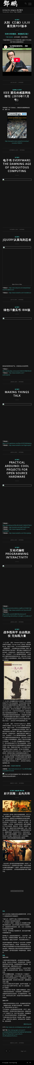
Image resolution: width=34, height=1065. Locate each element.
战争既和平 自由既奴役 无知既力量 (17, 634)
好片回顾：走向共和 (17, 793)
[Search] (24, 3)
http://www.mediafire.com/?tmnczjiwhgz (20, 533)
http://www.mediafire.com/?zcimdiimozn (20, 293)
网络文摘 (22, 790)
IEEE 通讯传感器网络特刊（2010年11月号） (17, 96)
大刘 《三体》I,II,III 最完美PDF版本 (17, 24)
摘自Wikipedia (27, 1024)
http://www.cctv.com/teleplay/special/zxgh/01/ (18, 1027)
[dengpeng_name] (14, 3)
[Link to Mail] (30, 1062)
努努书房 (18, 766)
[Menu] (28, 3)
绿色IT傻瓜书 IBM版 (17, 310)
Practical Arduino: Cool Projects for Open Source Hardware (17, 469)
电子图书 (17, 19)
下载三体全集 (9, 37)
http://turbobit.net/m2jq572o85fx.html (19, 527)
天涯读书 (13, 766)
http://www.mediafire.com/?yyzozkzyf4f (20, 610)
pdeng (21, 82)
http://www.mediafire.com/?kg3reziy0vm (20, 445)
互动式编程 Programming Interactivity (17, 553)
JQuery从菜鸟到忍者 (17, 240)
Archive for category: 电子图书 (13, 10)
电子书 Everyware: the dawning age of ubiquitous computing (17, 165)
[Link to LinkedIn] (27, 1062)
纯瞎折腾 (17, 790)
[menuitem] (24, 3)
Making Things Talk (17, 393)
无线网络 (14, 89)
